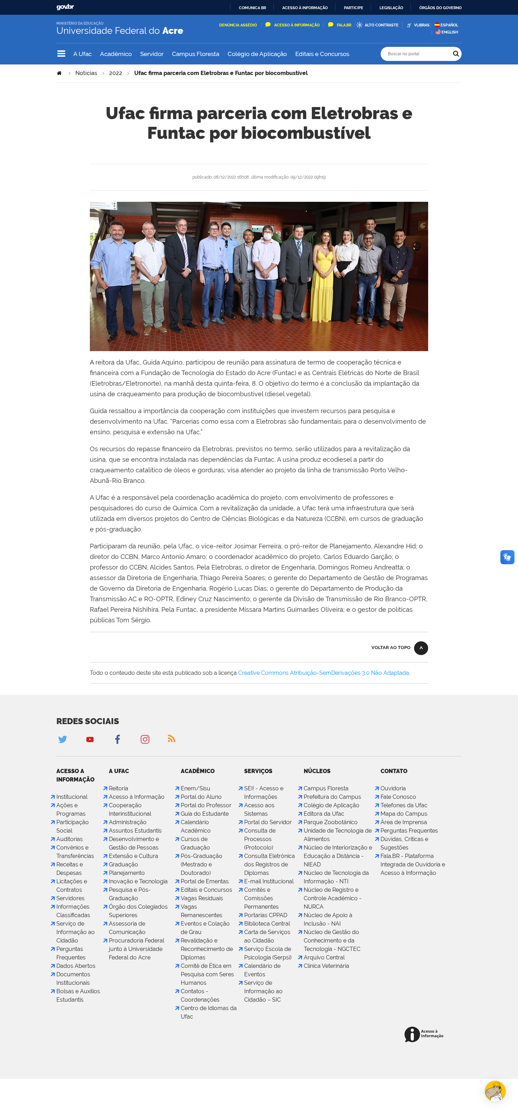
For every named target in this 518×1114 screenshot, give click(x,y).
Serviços (258, 771)
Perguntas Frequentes (409, 830)
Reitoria (118, 788)
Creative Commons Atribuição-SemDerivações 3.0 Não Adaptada (323, 673)
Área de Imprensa (404, 822)
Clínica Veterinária (326, 966)
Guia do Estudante (205, 813)
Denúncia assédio (238, 25)
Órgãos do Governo (440, 7)
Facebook (117, 739)
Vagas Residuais (202, 898)
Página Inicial (59, 73)
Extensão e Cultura (133, 856)
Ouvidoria (393, 788)
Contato (394, 771)
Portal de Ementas (205, 881)
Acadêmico (116, 53)
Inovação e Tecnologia (138, 881)
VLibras (422, 25)
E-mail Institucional (269, 881)
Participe (353, 7)
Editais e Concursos (322, 53)
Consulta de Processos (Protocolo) (260, 839)
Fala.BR (344, 25)
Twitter (62, 739)
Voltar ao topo (391, 647)
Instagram (145, 739)
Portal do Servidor (268, 822)
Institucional (71, 797)
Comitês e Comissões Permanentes (261, 898)
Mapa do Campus (404, 813)
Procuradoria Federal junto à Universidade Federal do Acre (136, 949)
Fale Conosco (398, 797)
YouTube (90, 739)
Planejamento (127, 873)
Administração (128, 822)
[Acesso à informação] (425, 1035)
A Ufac (82, 53)
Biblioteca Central (267, 923)
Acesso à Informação (297, 25)
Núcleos (317, 771)
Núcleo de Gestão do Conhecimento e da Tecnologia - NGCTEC (332, 940)
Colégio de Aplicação (257, 53)
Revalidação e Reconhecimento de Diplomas (207, 949)
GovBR (65, 7)
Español (449, 25)
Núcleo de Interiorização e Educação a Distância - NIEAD (338, 856)
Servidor (152, 53)
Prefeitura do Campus (332, 797)
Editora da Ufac (324, 813)
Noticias (86, 73)
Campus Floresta (195, 53)
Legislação (391, 7)
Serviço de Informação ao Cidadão (75, 932)
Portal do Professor (206, 805)
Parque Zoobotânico (331, 822)
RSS (172, 739)
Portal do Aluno (201, 797)
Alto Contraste (382, 25)
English (450, 32)
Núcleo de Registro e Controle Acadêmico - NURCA (333, 898)
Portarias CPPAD (265, 915)
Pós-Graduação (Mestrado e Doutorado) (201, 864)
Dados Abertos (75, 966)
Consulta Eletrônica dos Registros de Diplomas (269, 864)
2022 (115, 73)
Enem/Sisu (195, 788)
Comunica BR (252, 7)
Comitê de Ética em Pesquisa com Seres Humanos (207, 974)
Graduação (123, 864)
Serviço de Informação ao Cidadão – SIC (263, 991)
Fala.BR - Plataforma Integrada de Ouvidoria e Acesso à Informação (413, 864)
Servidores (70, 898)
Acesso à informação (305, 7)
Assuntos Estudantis (135, 830)
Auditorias (69, 839)
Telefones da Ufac (404, 805)
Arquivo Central (324, 957)
